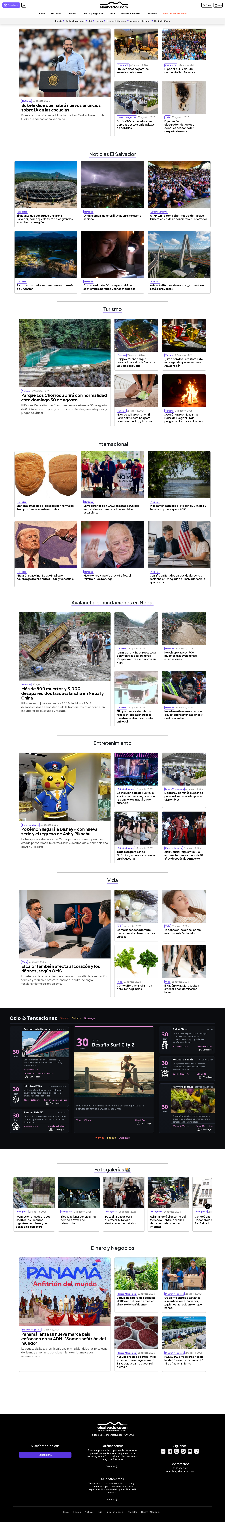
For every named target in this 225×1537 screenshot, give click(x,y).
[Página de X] (169, 1452)
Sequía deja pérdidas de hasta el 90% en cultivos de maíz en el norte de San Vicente (136, 1301)
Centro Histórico (162, 21)
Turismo (71, 13)
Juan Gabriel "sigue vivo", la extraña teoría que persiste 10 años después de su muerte (183, 855)
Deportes (151, 13)
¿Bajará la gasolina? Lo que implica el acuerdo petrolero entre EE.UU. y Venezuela (45, 577)
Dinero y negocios (92, 13)
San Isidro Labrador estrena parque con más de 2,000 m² (45, 287)
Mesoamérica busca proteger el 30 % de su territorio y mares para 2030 (178, 507)
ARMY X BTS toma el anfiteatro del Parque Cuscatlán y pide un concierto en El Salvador (178, 217)
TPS (90, 21)
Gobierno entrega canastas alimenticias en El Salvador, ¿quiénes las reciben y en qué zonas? (183, 1302)
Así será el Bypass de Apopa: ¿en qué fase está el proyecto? (177, 287)
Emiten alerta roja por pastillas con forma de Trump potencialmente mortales (45, 507)
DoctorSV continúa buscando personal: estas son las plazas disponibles (136, 124)
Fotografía (123, 65)
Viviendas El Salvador (140, 21)
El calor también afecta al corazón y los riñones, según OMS (60, 968)
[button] (208, 1206)
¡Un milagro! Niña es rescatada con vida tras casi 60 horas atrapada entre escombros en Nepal (136, 657)
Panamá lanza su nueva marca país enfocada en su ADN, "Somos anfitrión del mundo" (63, 1338)
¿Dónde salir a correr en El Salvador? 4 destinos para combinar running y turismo (134, 418)
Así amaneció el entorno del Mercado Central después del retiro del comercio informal (168, 1221)
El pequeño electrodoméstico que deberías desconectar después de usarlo (179, 126)
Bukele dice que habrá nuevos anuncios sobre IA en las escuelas (61, 107)
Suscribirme (45, 1454)
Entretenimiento (130, 13)
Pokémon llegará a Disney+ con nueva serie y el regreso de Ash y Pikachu (59, 831)
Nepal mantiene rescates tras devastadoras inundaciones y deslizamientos (183, 715)
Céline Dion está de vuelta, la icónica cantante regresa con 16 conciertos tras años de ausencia (136, 798)
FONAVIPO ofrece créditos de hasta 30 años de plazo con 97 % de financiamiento (184, 1360)
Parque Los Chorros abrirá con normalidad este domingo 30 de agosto (64, 397)
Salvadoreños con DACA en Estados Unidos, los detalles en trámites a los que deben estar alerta (111, 509)
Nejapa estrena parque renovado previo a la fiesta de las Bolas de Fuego (136, 362)
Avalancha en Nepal (75, 21)
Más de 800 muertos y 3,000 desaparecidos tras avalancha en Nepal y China (62, 693)
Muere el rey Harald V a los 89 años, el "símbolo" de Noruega (107, 577)
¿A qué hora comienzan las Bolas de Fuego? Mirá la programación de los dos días (183, 418)
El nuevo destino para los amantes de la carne (133, 70)
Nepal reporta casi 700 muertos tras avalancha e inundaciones (180, 656)
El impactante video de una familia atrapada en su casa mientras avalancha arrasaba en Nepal (135, 716)
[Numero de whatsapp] (183, 1452)
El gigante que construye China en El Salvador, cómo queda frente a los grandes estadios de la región (45, 219)
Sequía (58, 21)
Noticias (56, 13)
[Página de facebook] (163, 1452)
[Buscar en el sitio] (23, 5)
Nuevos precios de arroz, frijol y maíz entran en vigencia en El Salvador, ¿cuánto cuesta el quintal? (136, 1361)
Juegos (99, 21)
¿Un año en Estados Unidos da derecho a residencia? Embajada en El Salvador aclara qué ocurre (177, 579)
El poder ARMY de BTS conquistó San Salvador (179, 70)
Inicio (42, 13)
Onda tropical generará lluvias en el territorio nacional (112, 217)
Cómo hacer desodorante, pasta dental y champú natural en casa (136, 933)
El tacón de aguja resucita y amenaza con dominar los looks (181, 989)
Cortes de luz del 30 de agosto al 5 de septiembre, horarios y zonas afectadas (109, 287)
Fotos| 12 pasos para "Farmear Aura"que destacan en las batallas (120, 1220)
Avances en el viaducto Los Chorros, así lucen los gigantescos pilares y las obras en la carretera (33, 1221)
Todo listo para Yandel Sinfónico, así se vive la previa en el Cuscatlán (136, 855)
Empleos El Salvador (116, 21)
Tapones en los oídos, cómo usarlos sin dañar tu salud (182, 931)
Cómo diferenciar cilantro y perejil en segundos (134, 987)
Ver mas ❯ (112, 1466)
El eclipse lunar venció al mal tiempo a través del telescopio (78, 1220)
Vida (112, 13)
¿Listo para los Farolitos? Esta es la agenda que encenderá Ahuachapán (183, 362)
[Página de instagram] (176, 1452)
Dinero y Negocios (151, 1511)
